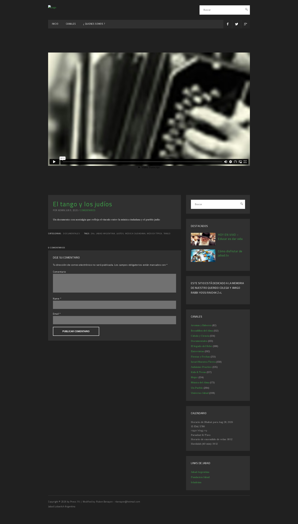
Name (56, 298)
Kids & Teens (198, 372)
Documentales (71, 233)
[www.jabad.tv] (52, 7)
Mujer (194, 377)
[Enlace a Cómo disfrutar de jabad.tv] (203, 261)
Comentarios (88, 210)
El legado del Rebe (201, 346)
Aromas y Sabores (201, 325)
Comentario (59, 271)
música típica (154, 233)
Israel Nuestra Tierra (203, 361)
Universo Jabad (199, 393)
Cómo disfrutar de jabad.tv (230, 253)
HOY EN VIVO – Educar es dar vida (230, 236)
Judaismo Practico (201, 367)
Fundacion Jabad (200, 477)
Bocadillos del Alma (202, 330)
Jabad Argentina (200, 472)
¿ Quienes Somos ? (94, 23)
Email (56, 313)
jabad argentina (105, 233)
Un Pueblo (197, 387)
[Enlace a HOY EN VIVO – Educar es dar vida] (203, 244)
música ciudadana (135, 233)
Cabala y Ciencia (200, 335)
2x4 (93, 233)
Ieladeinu (196, 482)
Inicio (55, 23)
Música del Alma (200, 382)
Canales (71, 23)
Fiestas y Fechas (200, 356)
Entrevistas (197, 351)
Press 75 (75, 501)
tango (167, 233)
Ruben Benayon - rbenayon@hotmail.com (118, 501)
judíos (120, 233)
